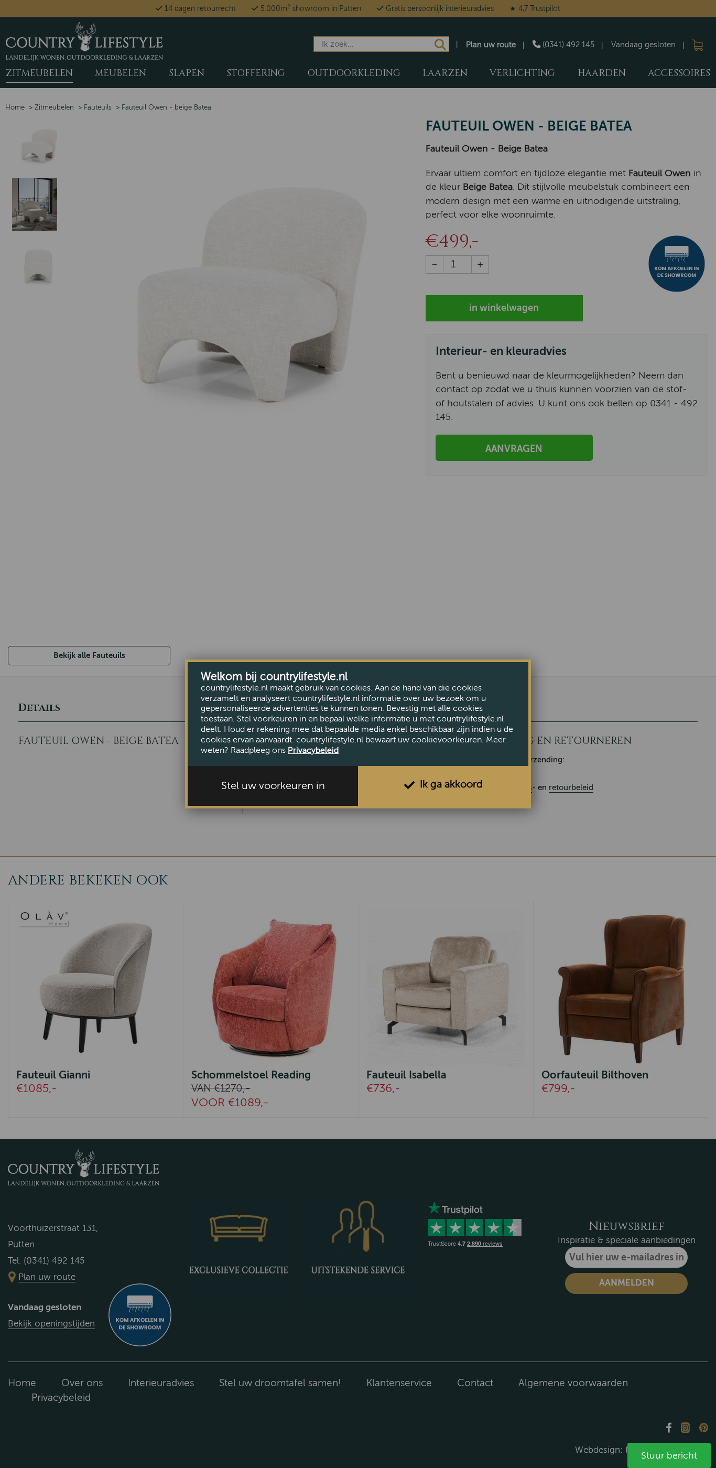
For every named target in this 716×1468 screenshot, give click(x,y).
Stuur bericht (669, 1455)
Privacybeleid (313, 750)
